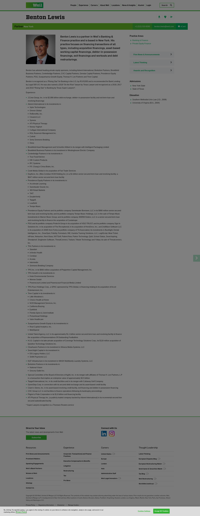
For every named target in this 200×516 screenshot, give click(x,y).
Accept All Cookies (161, 511)
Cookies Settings (144, 511)
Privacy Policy (21, 512)
